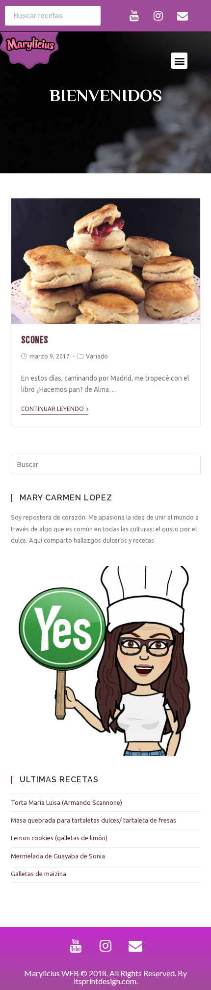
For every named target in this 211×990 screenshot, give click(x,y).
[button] (179, 61)
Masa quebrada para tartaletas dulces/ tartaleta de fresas (93, 820)
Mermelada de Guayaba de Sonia (58, 855)
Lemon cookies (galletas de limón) (59, 837)
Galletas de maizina (38, 873)
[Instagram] (158, 16)
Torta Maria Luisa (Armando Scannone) (66, 802)
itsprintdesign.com (105, 981)
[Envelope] (182, 16)
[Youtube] (134, 16)
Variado (97, 356)
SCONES (35, 339)
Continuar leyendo (52, 409)
